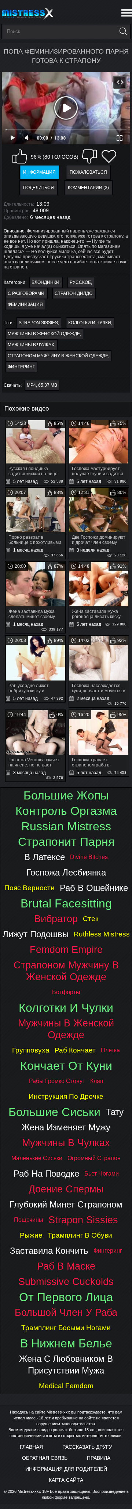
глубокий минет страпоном (66, 1204)
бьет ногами (101, 1173)
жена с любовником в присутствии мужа (66, 1364)
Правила (98, 1458)
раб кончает (75, 1050)
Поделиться (38, 187)
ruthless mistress (102, 934)
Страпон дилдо (73, 293)
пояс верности (29, 888)
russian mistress (66, 826)
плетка (110, 1050)
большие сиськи (54, 1112)
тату (115, 1112)
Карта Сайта (66, 1480)
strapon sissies (38, 322)
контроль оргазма (66, 811)
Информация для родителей (66, 1469)
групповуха (31, 1050)
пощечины (28, 1220)
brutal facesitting (66, 903)
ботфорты (66, 992)
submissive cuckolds (66, 1281)
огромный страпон (94, 1158)
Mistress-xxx (58, 1412)
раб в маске (66, 1266)
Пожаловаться (88, 172)
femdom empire (66, 949)
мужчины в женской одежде (44, 333)
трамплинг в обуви (80, 1235)
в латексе (44, 857)
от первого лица (66, 1297)
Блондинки (45, 282)
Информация (39, 172)
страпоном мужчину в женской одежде (58, 355)
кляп (96, 1081)
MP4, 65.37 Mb (42, 385)
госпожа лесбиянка (66, 872)
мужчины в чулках (31, 344)
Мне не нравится (89, 156)
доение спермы (66, 1189)
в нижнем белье (66, 1343)
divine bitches (89, 857)
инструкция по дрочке (66, 1096)
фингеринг (21, 366)
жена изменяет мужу (66, 1127)
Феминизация (25, 304)
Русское (80, 282)
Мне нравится (19, 156)
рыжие (31, 1235)
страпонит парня (66, 842)
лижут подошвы (36, 934)
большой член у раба (66, 1312)
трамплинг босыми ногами (66, 1328)
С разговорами (26, 293)
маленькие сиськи (36, 1158)
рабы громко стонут (57, 1081)
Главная (31, 1447)
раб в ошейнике (94, 888)
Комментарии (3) (88, 187)
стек (90, 919)
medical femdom (66, 1386)
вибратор (56, 918)
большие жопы (66, 795)
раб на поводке (46, 1173)
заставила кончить (49, 1251)
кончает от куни (66, 1066)
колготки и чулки (89, 322)
